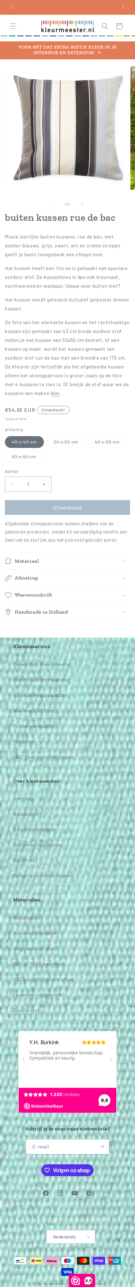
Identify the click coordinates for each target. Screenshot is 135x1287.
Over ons (23, 798)
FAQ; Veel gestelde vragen (43, 757)
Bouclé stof (26, 1010)
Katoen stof (27, 917)
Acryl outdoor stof (34, 948)
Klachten (23, 860)
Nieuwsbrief (27, 814)
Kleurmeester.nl (57, 1283)
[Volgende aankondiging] (123, 7)
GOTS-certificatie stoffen (43, 979)
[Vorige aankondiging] (12, 7)
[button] (13, 26)
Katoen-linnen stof (35, 933)
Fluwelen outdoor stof (39, 995)
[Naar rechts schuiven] (82, 204)
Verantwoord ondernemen (43, 875)
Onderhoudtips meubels (40, 680)
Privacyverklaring (33, 726)
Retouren (24, 741)
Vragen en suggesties (38, 845)
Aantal (11, 471)
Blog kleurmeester (34, 829)
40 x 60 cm (110, 443)
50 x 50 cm (69, 443)
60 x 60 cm (27, 458)
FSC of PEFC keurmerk (39, 964)
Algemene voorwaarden (40, 695)
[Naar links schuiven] (53, 204)
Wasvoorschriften (34, 710)
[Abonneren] (102, 1146)
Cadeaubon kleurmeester (42, 664)
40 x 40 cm (28, 443)
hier (55, 393)
